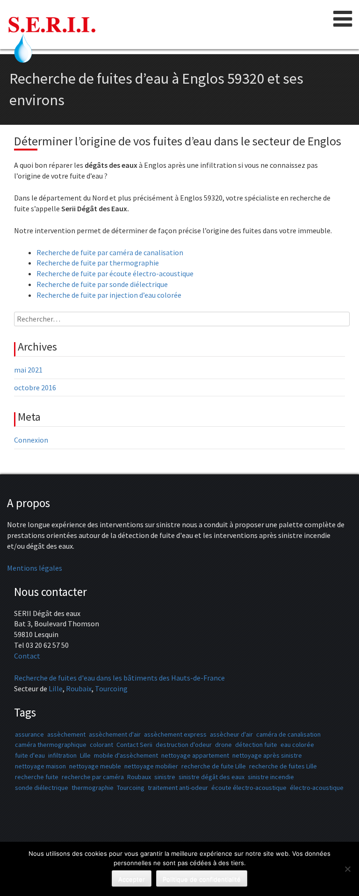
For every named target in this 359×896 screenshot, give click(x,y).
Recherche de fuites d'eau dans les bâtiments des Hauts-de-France (119, 677)
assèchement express (175, 734)
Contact (27, 655)
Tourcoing (111, 688)
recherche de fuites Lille (283, 766)
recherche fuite (36, 777)
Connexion (31, 439)
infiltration (62, 755)
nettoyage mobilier (151, 766)
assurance (29, 734)
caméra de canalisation (288, 734)
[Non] (347, 869)
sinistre (164, 777)
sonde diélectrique (41, 787)
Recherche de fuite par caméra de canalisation (109, 252)
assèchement (66, 734)
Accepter (131, 879)
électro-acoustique (317, 787)
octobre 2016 (35, 387)
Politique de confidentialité (202, 879)
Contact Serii (134, 744)
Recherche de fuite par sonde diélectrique (102, 284)
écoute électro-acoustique (249, 787)
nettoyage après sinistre (267, 755)
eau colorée (297, 744)
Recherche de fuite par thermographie (97, 262)
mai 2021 (28, 369)
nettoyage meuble (95, 766)
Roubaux (139, 777)
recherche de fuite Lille (213, 766)
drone (223, 744)
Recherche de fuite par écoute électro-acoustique (115, 273)
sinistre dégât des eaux (211, 777)
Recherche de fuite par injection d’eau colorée (108, 295)
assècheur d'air (231, 734)
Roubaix (79, 688)
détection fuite (256, 744)
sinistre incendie (271, 777)
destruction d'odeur (184, 744)
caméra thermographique (50, 744)
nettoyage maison (40, 766)
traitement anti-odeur (178, 787)
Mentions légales (34, 568)
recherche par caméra (93, 777)
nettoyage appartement (195, 755)
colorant (101, 744)
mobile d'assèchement (126, 755)
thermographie (93, 787)
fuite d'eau (30, 755)
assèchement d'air (115, 734)
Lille (56, 688)
